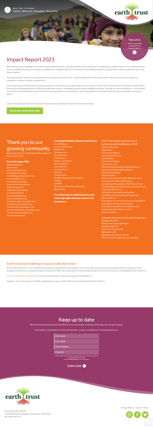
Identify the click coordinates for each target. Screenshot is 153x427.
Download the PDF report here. (25, 111)
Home (146, 407)
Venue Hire (52, 11)
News (21, 8)
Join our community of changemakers (23, 276)
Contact (138, 407)
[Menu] (7, 10)
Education (39, 11)
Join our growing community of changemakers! (134, 43)
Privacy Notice (127, 407)
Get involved (29, 8)
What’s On (27, 11)
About (15, 8)
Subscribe (74, 366)
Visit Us (17, 11)
